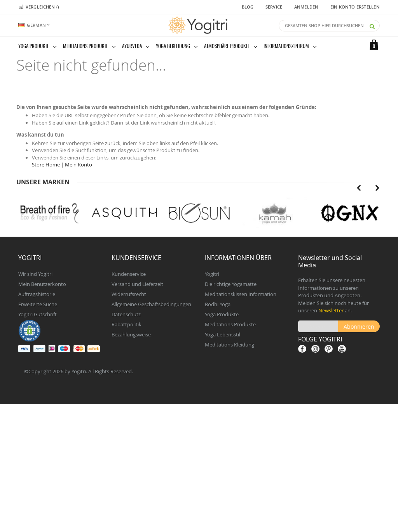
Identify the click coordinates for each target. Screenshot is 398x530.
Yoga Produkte (222, 314)
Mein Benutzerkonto (42, 284)
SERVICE (274, 7)
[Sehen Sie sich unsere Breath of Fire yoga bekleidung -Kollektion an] (49, 213)
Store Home (46, 164)
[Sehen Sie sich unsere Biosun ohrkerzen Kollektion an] (199, 213)
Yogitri (212, 273)
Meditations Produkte (230, 324)
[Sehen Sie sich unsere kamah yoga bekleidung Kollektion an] (274, 213)
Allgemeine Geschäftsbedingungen (151, 304)
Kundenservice (129, 273)
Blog (248, 7)
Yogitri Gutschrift (37, 314)
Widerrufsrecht (129, 294)
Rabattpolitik (126, 324)
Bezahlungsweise (131, 334)
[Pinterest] (329, 349)
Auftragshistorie (36, 294)
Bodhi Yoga (217, 304)
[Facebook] (302, 349)
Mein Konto (78, 164)
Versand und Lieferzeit (137, 284)
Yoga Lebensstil (222, 334)
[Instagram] (315, 349)
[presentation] (358, 187)
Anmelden (306, 7)
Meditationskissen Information (240, 294)
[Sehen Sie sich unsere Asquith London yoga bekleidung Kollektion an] (124, 213)
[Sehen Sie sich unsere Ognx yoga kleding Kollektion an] (349, 213)
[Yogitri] (199, 25)
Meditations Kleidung (229, 344)
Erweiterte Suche (37, 304)
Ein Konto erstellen (355, 7)
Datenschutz (126, 314)
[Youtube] (342, 349)
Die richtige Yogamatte (231, 284)
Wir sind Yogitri (35, 273)
